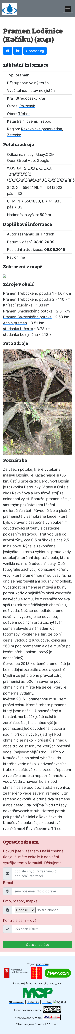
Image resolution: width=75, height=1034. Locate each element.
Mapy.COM (45, 154)
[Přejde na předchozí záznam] (7, 51)
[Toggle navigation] (67, 9)
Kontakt (47, 1002)
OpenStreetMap (21, 160)
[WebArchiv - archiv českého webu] (52, 1018)
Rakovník (27, 106)
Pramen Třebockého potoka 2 (28, 299)
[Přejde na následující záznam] (17, 51)
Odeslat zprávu (37, 945)
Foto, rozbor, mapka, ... (22, 901)
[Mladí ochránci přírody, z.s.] (38, 993)
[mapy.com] (58, 973)
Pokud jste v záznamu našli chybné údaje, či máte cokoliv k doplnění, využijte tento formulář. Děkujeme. (33, 857)
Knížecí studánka (17, 305)
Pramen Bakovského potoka (27, 317)
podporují (42, 964)
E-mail (8, 882)
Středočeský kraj (30, 98)
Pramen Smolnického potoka (28, 311)
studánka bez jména (20, 334)
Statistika (33, 1002)
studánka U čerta (18, 328)
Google (43, 160)
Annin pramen (15, 323)
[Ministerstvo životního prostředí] (16, 973)
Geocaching (35, 51)
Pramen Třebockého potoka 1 (28, 293)
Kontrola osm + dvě (20, 920)
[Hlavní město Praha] (36, 973)
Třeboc (24, 113)
